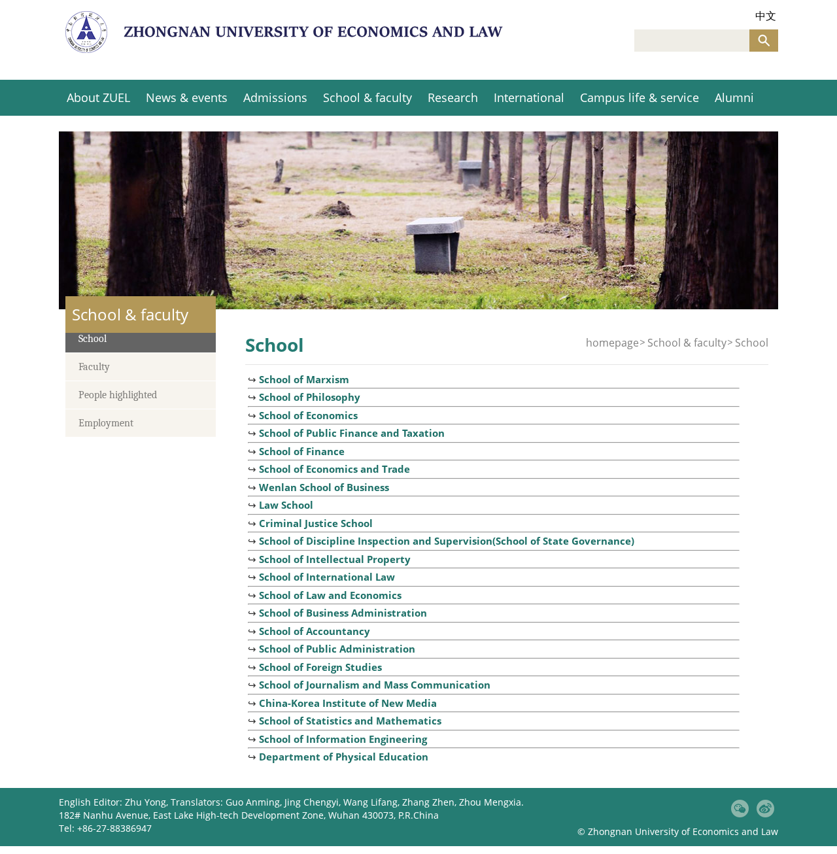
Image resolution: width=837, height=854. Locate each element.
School (751, 342)
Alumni (734, 97)
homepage (612, 342)
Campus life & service (639, 97)
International (529, 97)
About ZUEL (98, 97)
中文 (765, 16)
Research (453, 97)
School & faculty (367, 97)
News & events (187, 97)
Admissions (275, 97)
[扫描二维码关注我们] (740, 808)
